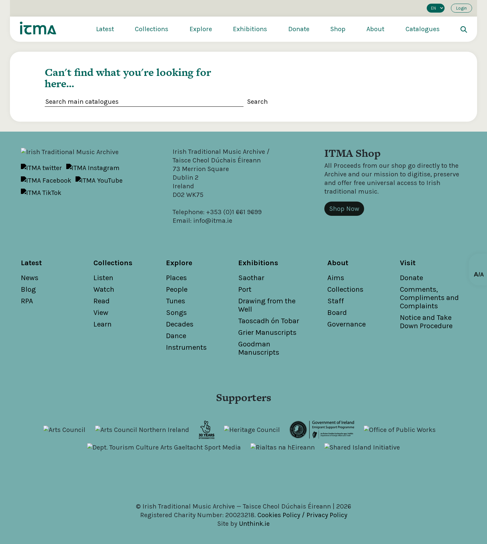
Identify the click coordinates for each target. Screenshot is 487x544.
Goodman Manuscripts (258, 348)
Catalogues (423, 29)
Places (176, 277)
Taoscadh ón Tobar (268, 321)
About (375, 29)
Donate (298, 29)
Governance (346, 324)
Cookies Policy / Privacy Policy (302, 515)
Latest (105, 29)
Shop (338, 29)
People (177, 289)
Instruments (186, 347)
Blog (28, 289)
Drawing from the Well (267, 305)
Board (337, 312)
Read (101, 301)
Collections (151, 29)
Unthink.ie (254, 523)
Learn (102, 324)
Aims (335, 277)
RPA (27, 301)
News (29, 277)
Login (461, 8)
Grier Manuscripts (267, 332)
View (100, 312)
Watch (103, 289)
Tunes (175, 301)
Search (257, 101)
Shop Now (344, 208)
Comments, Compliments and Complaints (429, 297)
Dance (176, 336)
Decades (179, 324)
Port (244, 289)
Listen (103, 277)
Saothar (251, 277)
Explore (200, 29)
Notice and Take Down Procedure (426, 321)
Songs (176, 312)
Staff (335, 301)
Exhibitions (250, 29)
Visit (407, 263)
